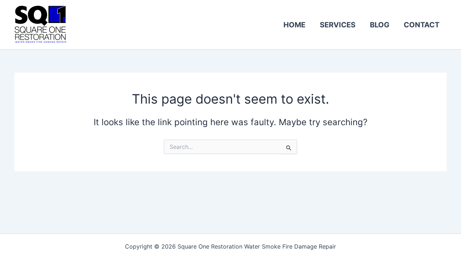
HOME (294, 25)
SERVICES (337, 25)
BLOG (379, 25)
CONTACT (421, 25)
